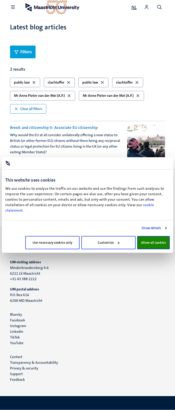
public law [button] (22, 82)
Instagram (18, 325)
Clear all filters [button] (31, 108)
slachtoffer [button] (56, 82)
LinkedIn (16, 331)
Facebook (17, 320)
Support (16, 374)
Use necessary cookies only (52, 242)
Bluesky (16, 314)
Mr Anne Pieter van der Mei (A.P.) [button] (39, 95)
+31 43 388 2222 (23, 279)
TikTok (15, 337)
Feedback (17, 379)
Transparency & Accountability (34, 362)
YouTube (16, 343)
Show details (151, 228)
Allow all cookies (153, 242)
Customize (106, 242)
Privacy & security (24, 368)
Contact (16, 356)
